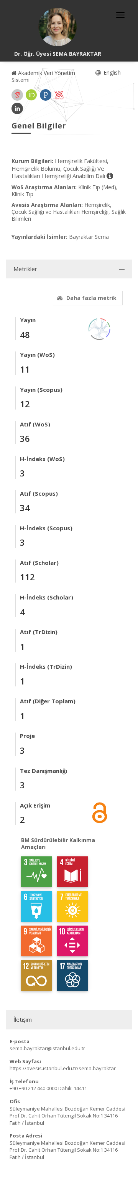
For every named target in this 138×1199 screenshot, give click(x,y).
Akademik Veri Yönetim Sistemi (43, 76)
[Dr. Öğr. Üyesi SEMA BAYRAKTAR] (58, 27)
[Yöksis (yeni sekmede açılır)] (59, 95)
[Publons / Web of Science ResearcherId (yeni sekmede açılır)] (45, 95)
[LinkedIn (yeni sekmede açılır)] (17, 108)
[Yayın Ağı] (99, 328)
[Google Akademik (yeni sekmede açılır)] (17, 95)
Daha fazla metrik (91, 297)
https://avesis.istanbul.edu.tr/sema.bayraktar (63, 1068)
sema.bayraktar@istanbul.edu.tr (47, 1048)
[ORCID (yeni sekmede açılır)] (31, 95)
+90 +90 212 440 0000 (33, 1088)
